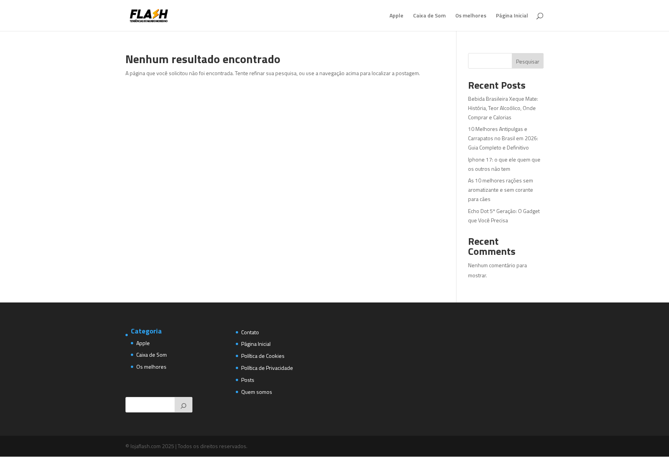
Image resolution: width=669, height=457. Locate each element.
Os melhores (470, 16)
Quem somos (256, 392)
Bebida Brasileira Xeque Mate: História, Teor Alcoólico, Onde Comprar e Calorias (503, 107)
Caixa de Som (429, 16)
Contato (250, 332)
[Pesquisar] (183, 404)
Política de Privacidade (267, 368)
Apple (396, 16)
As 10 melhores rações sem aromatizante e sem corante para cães (500, 189)
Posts (247, 380)
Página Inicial (512, 16)
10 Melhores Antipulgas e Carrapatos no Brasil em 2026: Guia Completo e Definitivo (503, 138)
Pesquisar (527, 61)
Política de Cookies (263, 356)
